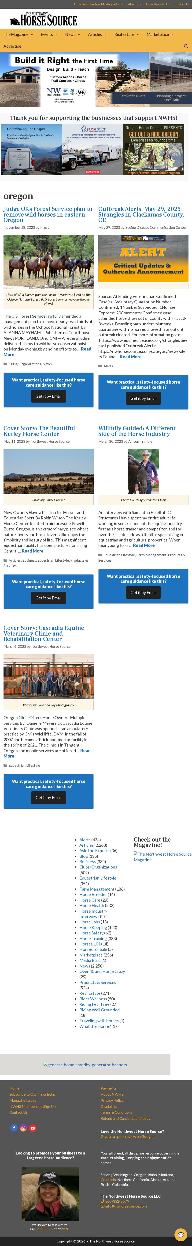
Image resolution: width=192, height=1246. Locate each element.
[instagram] (23, 1128)
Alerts (108, 366)
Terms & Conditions (116, 1112)
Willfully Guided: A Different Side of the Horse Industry (137, 431)
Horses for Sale (93, 949)
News (70, 34)
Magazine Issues (22, 1100)
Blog (83, 856)
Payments (109, 1088)
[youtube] (33, 1128)
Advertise (12, 46)
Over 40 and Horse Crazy (102, 971)
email (65, 1229)
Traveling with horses (99, 1020)
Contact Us (182, 4)
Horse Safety (91, 932)
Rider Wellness (93, 998)
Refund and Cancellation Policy (125, 1118)
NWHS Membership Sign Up (32, 1106)
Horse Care (89, 900)
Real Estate (124, 34)
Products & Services (97, 982)
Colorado (108, 1179)
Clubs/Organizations (25, 364)
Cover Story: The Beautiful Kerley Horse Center (39, 431)
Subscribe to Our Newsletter (32, 1094)
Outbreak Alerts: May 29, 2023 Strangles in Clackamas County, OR (141, 214)
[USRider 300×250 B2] (92, 173)
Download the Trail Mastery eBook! (98, 4)
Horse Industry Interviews (93, 913)
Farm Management (151, 555)
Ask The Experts (94, 850)
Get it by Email (49, 396)
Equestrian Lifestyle (53, 560)
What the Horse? (95, 1026)
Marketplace (158, 34)
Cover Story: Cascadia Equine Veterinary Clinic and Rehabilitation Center (44, 633)
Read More (131, 356)
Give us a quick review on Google (127, 1136)
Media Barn (90, 960)
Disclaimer (109, 1106)
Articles (95, 34)
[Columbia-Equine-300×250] (31, 173)
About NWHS (112, 1094)
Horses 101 (89, 943)
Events (47, 34)
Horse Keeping (93, 927)
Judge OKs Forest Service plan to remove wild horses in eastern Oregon (48, 214)
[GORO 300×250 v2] (153, 173)
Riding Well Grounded (99, 1009)
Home (14, 1088)
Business (29, 560)
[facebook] (14, 1128)
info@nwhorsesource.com (126, 1206)
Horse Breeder (93, 894)
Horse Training (93, 938)
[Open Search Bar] (186, 46)
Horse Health (91, 905)
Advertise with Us (158, 4)
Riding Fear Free (94, 1004)
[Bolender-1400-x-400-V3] (96, 105)
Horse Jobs (89, 921)
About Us (134, 4)
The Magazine (16, 34)
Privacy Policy (112, 1100)
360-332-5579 (46, 1229)
